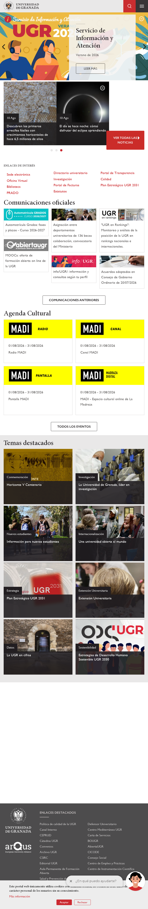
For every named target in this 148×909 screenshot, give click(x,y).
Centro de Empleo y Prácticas (106, 863)
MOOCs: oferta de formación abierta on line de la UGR (25, 260)
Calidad (106, 179)
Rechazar (82, 902)
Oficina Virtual (17, 181)
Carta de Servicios (99, 835)
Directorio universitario (70, 173)
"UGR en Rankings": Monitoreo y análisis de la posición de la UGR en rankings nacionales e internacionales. (119, 235)
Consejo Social (97, 857)
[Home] (21, 6)
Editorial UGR (48, 863)
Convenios (46, 846)
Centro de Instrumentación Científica (111, 869)
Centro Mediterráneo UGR (105, 829)
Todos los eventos (74, 426)
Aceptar (64, 902)
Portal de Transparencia (118, 173)
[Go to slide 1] (51, 150)
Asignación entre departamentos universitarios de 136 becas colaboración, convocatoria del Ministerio (72, 235)
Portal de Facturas (66, 185)
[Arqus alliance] (18, 847)
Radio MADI (38, 341)
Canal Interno (48, 829)
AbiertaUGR (95, 846)
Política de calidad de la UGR (58, 824)
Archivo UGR (48, 852)
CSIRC (44, 857)
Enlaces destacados (58, 812)
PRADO (12, 193)
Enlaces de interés (19, 165)
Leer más (90, 68)
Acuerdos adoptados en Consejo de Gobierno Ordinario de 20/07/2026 (118, 277)
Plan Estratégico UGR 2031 (120, 185)
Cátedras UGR (49, 841)
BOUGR (93, 841)
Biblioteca (14, 187)
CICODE (93, 852)
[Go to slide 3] (61, 150)
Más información (19, 896)
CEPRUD (45, 835)
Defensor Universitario (102, 824)
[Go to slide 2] (56, 150)
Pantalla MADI (38, 390)
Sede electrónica (18, 174)
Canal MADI (110, 341)
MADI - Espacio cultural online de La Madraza (110, 390)
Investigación (63, 179)
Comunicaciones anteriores (74, 300)
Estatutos (60, 191)
